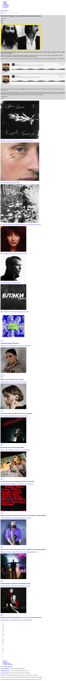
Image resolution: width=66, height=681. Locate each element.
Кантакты (5, 661)
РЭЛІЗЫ (5, 1)
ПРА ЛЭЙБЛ (6, 6)
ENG (8, 10)
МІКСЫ (5, 2)
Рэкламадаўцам (6, 663)
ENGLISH (5, 7)
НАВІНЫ (5, 3)
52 (3, 634)
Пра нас (5, 660)
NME (2, 20)
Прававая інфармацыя (8, 664)
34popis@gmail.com (8, 666)
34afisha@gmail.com (5, 668)
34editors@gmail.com (5, 670)
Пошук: (2, 13)
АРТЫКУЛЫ (6, 5)
